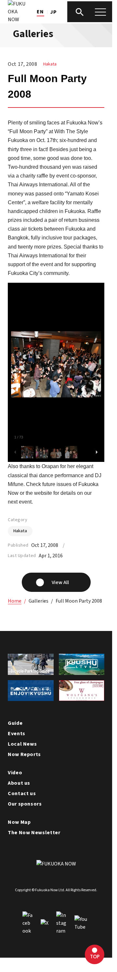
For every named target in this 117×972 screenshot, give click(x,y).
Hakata (50, 64)
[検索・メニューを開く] (90, 11)
